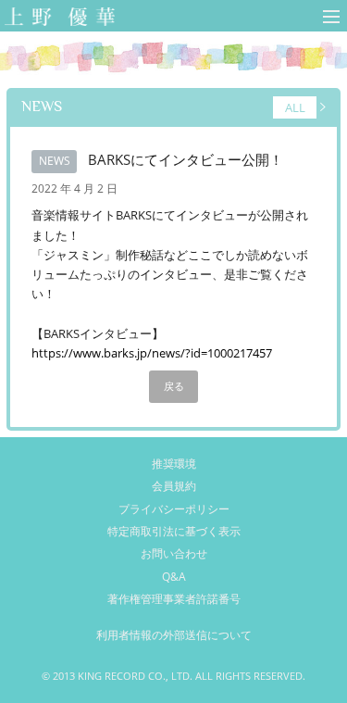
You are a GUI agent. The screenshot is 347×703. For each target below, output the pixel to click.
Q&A (174, 576)
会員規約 (174, 486)
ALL (295, 107)
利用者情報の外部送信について (174, 635)
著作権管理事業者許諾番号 (174, 599)
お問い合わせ (174, 553)
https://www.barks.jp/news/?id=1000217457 (151, 353)
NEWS (41, 106)
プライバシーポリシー (173, 509)
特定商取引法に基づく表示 (174, 531)
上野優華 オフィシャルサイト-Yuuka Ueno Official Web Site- (56, 18)
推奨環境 (174, 463)
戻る (174, 386)
